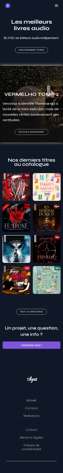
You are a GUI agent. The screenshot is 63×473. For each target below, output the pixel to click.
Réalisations (31, 416)
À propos (31, 408)
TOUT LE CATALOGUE (31, 312)
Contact (31, 430)
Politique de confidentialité (31, 447)
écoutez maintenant (31, 132)
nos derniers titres (31, 50)
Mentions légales (31, 438)
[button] (56, 5)
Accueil (31, 400)
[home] (7, 5)
